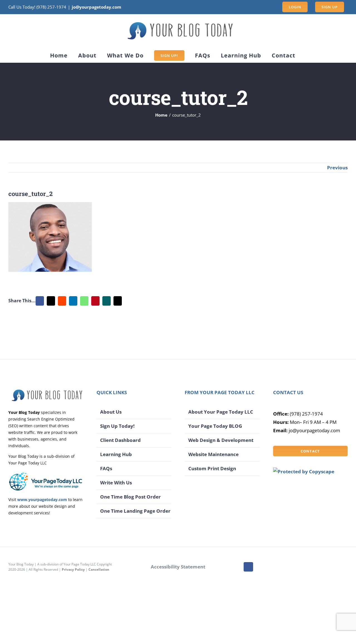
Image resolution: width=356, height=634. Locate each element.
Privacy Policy (73, 569)
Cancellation (98, 569)
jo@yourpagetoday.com (96, 7)
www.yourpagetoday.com (42, 499)
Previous (337, 167)
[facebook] (248, 567)
